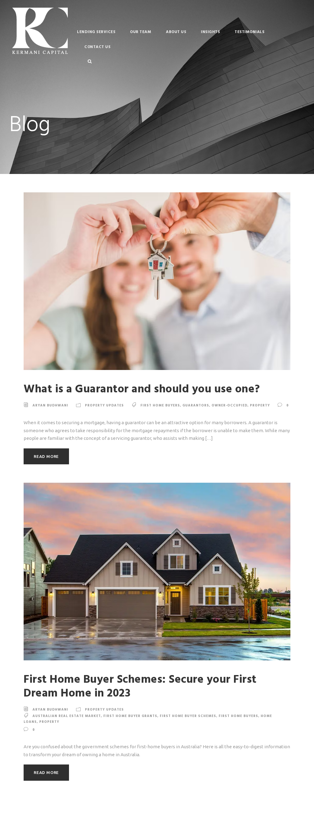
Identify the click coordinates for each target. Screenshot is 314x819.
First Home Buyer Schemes (188, 716)
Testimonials (249, 32)
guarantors (195, 406)
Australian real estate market (67, 716)
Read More (46, 456)
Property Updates (104, 406)
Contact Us (97, 47)
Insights (210, 32)
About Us (176, 32)
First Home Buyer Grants (130, 716)
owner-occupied (229, 406)
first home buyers (160, 406)
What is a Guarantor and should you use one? (142, 389)
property (260, 406)
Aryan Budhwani (50, 406)
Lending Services (96, 32)
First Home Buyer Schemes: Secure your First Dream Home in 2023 (140, 686)
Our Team (140, 32)
